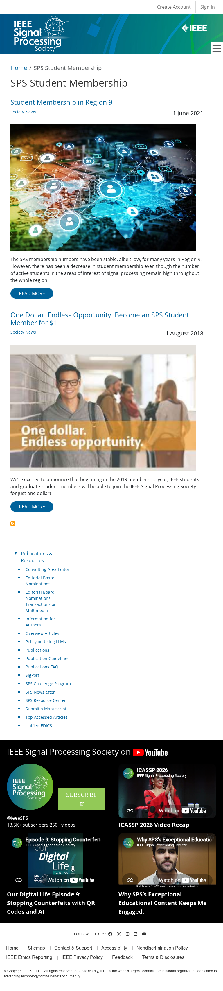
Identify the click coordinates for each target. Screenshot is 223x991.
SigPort (32, 675)
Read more (32, 293)
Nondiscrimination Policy (162, 947)
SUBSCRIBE (81, 795)
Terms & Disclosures (163, 957)
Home (18, 68)
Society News (23, 112)
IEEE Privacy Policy (82, 957)
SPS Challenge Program (48, 683)
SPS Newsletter (40, 692)
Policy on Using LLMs (46, 641)
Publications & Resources (37, 557)
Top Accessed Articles (47, 717)
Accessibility (114, 947)
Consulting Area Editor (47, 569)
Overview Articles (42, 633)
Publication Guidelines (47, 658)
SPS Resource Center (46, 700)
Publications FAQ (42, 667)
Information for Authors (40, 622)
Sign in (207, 7)
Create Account (174, 7)
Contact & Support (73, 947)
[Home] (40, 21)
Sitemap (36, 947)
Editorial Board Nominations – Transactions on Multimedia (41, 601)
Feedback (122, 957)
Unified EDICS (39, 725)
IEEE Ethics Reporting (29, 957)
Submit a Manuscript (46, 708)
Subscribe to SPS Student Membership (12, 523)
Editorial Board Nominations (40, 580)
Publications (37, 650)
